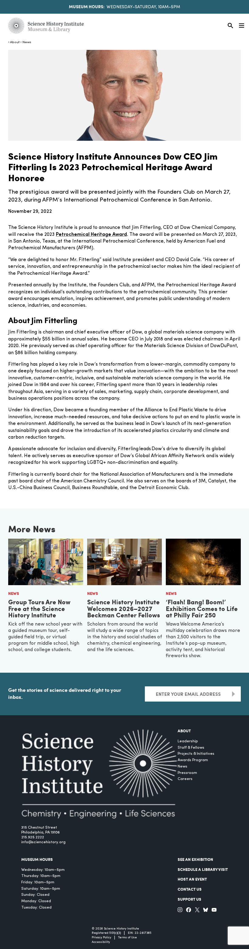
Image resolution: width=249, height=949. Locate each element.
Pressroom (187, 773)
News (26, 42)
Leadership (188, 741)
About (14, 42)
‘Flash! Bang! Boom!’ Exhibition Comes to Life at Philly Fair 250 (202, 608)
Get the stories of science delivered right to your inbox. (64, 693)
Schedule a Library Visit (203, 869)
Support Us (189, 899)
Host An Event (192, 879)
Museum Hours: (86, 6)
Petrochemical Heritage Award (91, 234)
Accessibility (101, 942)
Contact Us (190, 889)
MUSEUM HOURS (37, 859)
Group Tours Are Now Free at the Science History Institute (39, 608)
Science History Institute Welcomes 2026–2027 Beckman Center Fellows (123, 608)
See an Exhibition (195, 859)
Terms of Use (127, 937)
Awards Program (193, 760)
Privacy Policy (101, 937)
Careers (185, 779)
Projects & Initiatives (196, 754)
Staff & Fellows (191, 748)
